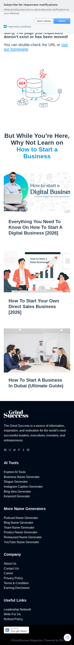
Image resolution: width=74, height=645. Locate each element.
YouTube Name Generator (21, 542)
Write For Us (12, 614)
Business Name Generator (21, 477)
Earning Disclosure (17, 587)
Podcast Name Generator (21, 517)
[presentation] (37, 192)
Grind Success (20, 425)
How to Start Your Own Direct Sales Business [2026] (34, 306)
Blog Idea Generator (17, 491)
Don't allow (44, 21)
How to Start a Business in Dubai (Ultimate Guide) (36, 382)
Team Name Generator (19, 527)
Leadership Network (17, 609)
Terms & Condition (16, 583)
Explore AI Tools (15, 472)
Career (8, 573)
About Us (10, 563)
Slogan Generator (16, 481)
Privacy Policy (13, 578)
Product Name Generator (20, 532)
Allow (61, 21)
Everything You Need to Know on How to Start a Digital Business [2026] (35, 227)
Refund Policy (13, 619)
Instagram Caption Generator (23, 486)
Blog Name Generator (18, 522)
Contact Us (11, 568)
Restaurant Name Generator (23, 537)
